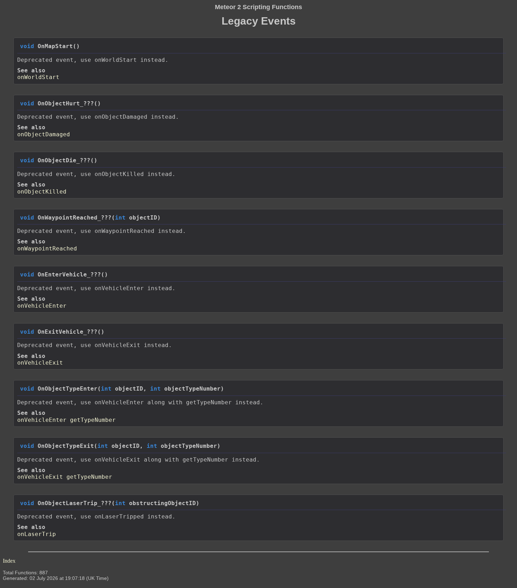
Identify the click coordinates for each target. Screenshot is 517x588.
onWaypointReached (47, 248)
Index (9, 561)
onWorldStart (38, 77)
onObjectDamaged (43, 134)
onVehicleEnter (41, 305)
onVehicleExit (40, 362)
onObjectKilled (41, 191)
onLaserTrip (36, 534)
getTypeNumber (93, 420)
